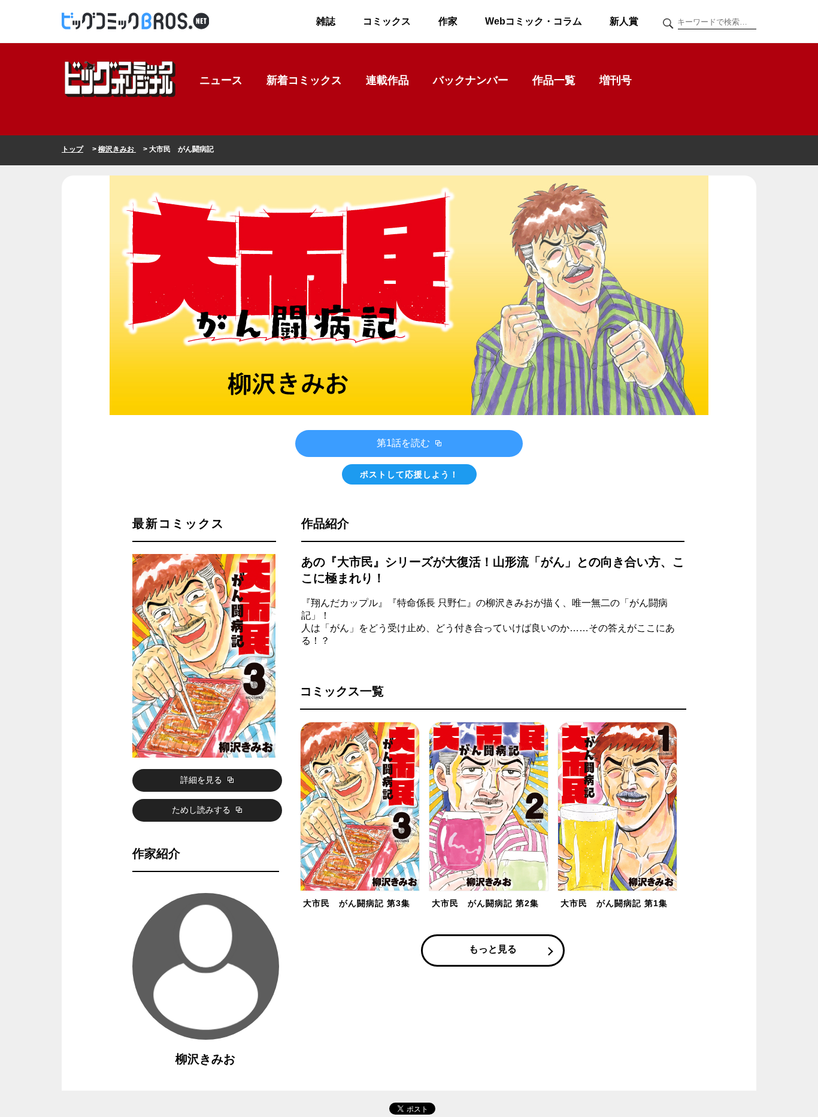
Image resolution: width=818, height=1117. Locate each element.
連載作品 (387, 80)
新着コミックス (304, 80)
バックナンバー (470, 80)
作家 (448, 21)
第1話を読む (404, 443)
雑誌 (325, 21)
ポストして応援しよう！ (409, 474)
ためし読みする (202, 810)
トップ (72, 149)
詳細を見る (202, 780)
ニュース (221, 80)
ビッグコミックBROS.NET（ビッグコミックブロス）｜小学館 (135, 22)
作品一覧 (553, 80)
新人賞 (624, 21)
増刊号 (615, 80)
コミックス (387, 21)
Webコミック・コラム (533, 21)
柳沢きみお (117, 149)
